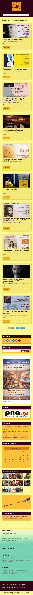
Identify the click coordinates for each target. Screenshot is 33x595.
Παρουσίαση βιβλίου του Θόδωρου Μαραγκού (15, 312)
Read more (6, 47)
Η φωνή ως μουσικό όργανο (13, 130)
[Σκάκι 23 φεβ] (27, 472)
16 (27, 453)
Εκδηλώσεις (18, 161)
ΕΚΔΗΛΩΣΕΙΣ (20, 41)
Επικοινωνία (12, 585)
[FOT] (12, 472)
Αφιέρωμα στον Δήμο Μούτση (13, 39)
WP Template (10, 512)
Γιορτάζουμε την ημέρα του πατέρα (15, 69)
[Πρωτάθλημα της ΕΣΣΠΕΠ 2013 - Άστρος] (5, 486)
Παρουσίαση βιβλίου (10, 189)
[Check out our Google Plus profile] (19, 340)
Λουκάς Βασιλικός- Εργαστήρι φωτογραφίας (13, 281)
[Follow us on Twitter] (10, 340)
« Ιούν (9, 461)
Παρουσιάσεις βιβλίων (22, 315)
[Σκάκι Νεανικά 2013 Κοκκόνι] (27, 479)
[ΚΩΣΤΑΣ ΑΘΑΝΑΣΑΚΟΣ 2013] (5, 479)
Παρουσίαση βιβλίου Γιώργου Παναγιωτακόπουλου (13, 99)
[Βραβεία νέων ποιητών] (19, 479)
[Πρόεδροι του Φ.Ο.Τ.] (5, 472)
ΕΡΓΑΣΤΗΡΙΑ (22, 583)
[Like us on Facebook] (7, 340)
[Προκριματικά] (12, 479)
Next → (22, 328)
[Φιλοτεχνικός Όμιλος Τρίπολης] (16, 10)
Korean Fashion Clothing (22, 512)
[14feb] (19, 472)
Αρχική (4, 583)
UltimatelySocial (16, 590)
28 (17, 328)
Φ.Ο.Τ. (8, 583)
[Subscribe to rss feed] (4, 340)
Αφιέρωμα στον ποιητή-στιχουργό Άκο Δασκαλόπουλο (16, 220)
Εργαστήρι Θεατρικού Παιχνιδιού (10, 554)
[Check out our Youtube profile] (16, 340)
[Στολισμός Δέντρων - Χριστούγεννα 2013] (19, 486)
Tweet (4, 43)
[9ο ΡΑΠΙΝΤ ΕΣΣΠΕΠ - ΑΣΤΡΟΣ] (12, 486)
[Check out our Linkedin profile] (13, 340)
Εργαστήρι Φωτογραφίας (23, 283)
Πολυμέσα (5, 585)
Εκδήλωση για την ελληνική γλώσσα (16, 250)
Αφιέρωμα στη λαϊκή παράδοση (14, 160)
